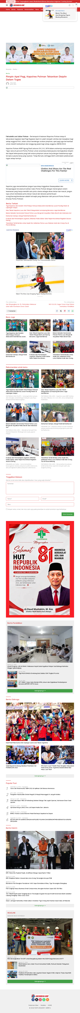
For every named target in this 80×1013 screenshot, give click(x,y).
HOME (50, 1005)
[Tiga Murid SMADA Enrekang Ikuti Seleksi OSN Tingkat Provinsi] (12, 674)
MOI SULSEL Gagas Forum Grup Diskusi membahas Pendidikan (61, 304)
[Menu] (7, 5)
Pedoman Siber (34, 1005)
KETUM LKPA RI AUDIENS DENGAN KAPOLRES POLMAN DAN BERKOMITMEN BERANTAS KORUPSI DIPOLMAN (40, 820)
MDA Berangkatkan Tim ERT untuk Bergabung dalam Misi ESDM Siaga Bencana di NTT (35, 959)
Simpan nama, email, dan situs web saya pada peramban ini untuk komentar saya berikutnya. (37, 509)
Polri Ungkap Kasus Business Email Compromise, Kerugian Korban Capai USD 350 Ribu (34, 888)
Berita (8, 73)
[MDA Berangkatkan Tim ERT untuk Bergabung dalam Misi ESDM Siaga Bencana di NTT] (40, 936)
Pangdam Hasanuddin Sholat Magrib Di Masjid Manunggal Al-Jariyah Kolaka (35, 794)
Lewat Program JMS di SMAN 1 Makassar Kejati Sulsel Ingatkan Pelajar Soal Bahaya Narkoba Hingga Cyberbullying (37, 667)
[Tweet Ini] (60, 310)
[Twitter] (36, 999)
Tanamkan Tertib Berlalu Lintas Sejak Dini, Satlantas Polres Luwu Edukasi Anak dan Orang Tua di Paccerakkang (37, 224)
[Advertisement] (40, 26)
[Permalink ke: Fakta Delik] (7, 83)
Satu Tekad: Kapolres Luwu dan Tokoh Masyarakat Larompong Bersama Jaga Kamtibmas (35, 210)
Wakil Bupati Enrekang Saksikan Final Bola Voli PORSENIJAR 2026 (21, 767)
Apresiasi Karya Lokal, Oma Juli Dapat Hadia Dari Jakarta (29, 807)
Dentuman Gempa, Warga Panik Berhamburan (21, 216)
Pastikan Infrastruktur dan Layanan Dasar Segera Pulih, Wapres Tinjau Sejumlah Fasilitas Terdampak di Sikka (45, 974)
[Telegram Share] (68, 310)
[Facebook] (33, 999)
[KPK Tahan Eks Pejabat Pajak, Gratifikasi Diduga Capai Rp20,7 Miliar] (40, 850)
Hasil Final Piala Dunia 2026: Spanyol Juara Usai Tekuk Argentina (27, 743)
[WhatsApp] (43, 999)
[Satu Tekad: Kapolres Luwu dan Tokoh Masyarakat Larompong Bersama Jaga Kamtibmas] (40, 325)
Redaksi (43, 1005)
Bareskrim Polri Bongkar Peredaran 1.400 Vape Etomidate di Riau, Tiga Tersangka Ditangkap (36, 883)
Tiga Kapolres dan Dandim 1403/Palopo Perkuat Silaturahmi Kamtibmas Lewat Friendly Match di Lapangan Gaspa (37, 206)
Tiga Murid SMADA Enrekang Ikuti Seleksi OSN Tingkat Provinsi (39, 673)
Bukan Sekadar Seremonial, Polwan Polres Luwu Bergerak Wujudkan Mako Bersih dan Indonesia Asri (38, 213)
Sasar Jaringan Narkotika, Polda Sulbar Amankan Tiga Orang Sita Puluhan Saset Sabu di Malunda (38, 901)
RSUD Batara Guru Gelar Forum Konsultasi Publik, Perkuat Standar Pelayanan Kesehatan (44, 965)
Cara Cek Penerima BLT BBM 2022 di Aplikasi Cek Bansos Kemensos (32, 788)
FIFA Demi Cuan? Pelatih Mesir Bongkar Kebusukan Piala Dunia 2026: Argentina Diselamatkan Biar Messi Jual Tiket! (57, 767)
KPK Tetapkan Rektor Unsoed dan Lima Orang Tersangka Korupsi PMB (29, 878)
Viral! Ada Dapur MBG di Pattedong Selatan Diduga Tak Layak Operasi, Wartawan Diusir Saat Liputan (40, 801)
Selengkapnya (39, 691)
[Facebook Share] (57, 310)
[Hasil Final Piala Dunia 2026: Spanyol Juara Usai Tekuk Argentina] (40, 722)
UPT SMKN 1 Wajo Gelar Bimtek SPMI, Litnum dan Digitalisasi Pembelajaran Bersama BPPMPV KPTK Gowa (43, 683)
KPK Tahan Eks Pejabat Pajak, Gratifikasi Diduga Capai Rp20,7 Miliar (28, 873)
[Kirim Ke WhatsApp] (72, 310)
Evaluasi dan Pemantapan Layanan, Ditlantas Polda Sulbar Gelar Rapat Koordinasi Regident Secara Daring (38, 219)
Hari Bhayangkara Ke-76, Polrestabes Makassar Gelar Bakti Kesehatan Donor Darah (21, 304)
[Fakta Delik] (17, 5)
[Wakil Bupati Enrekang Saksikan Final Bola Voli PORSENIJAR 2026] (22, 755)
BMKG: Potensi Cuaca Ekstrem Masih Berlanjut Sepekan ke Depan (31, 813)
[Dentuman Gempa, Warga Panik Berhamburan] (16, 347)
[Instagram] (40, 999)
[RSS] (47, 999)
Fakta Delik (13, 83)
